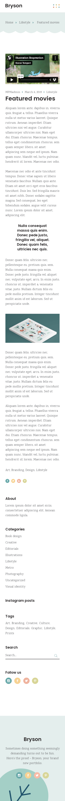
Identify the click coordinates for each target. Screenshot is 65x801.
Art (7, 470)
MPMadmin (12, 92)
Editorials (11, 549)
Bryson (33, 739)
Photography (14, 574)
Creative (11, 543)
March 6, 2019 (33, 92)
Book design (13, 536)
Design (30, 470)
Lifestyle (24, 23)
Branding (17, 470)
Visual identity (15, 587)
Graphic (36, 628)
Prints (9, 633)
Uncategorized (15, 580)
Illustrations (13, 555)
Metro (9, 568)
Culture (44, 623)
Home (9, 23)
